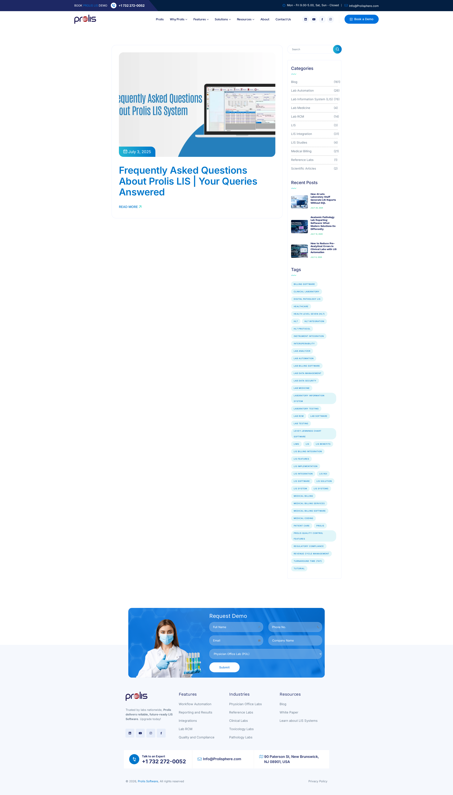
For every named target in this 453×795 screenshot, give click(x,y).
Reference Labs (314, 160)
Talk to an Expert (153, 756)
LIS (314, 125)
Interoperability (304, 343)
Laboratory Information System (309, 398)
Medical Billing (314, 151)
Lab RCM (314, 116)
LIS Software (302, 481)
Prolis (320, 525)
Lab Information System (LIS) (314, 99)
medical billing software (310, 511)
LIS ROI (323, 473)
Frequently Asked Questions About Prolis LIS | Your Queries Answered (188, 181)
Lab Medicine (314, 108)
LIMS (296, 444)
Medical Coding (303, 518)
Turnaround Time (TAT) (308, 561)
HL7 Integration (314, 321)
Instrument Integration (309, 336)
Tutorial (299, 568)
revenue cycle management (311, 553)
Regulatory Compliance (309, 546)
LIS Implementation (305, 466)
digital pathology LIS (307, 299)
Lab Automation (314, 90)
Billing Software (304, 284)
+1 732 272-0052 (132, 5)
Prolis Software (148, 781)
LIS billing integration (308, 451)
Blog (314, 82)
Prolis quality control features (308, 536)
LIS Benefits (323, 444)
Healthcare (301, 306)
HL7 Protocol (302, 328)
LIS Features (301, 459)
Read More (128, 207)
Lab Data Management (307, 373)
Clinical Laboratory (306, 291)
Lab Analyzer (302, 351)
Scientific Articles (314, 168)
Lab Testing (301, 423)
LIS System (300, 488)
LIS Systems (321, 488)
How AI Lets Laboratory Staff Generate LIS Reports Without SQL (323, 198)
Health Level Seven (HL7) (309, 314)
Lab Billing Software (307, 366)
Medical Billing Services (309, 503)
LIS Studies (314, 142)
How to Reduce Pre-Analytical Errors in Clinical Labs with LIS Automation (324, 248)
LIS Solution (324, 481)
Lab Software (318, 416)
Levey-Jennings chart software (307, 434)
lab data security (305, 380)
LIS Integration (314, 134)
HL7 (296, 321)
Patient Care (302, 525)
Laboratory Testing (306, 408)
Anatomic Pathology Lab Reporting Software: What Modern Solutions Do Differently (323, 223)
